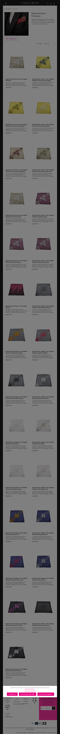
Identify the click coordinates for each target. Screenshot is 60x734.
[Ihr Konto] (50, 3)
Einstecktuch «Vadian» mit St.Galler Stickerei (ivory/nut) (43, 442)
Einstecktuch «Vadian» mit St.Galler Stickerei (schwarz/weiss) (16, 669)
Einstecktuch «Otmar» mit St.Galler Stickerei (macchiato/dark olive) (43, 170)
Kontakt (25, 701)
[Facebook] (33, 699)
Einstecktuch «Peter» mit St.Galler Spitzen (16, 306)
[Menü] (5, 3)
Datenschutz (16, 701)
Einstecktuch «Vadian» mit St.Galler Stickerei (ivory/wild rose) (43, 488)
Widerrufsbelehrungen (18, 704)
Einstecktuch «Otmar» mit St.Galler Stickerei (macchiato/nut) (16, 216)
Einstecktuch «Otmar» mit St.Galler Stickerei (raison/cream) (43, 216)
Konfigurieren (12, 694)
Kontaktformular (8, 716)
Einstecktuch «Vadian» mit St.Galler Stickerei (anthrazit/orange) (16, 352)
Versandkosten (30, 727)
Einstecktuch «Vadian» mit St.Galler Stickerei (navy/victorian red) (16, 579)
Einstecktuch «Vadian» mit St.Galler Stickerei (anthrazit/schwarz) (16, 397)
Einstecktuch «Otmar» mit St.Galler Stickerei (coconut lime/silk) (43, 125)
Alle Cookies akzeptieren (45, 694)
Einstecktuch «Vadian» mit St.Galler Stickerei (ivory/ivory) (16, 442)
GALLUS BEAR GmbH (21, 732)
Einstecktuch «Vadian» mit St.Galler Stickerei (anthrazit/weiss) (43, 397)
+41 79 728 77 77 (7, 707)
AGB (16, 699)
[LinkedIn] (36, 701)
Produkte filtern (12, 38)
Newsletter (25, 703)
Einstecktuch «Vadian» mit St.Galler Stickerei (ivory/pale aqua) (16, 488)
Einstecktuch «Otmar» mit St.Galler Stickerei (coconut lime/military (16, 125)
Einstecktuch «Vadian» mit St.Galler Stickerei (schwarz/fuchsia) (16, 624)
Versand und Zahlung (25, 698)
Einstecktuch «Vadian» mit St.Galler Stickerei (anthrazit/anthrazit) (43, 306)
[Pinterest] (36, 699)
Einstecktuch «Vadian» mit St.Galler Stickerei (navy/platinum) (43, 533)
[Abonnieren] (53, 708)
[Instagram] (33, 701)
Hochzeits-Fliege (51, 732)
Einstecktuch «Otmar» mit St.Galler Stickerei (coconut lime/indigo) (43, 79)
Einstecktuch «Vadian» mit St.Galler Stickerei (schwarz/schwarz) (43, 624)
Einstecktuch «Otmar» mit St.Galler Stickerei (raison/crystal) (16, 261)
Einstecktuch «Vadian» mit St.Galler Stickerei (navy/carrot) (16, 533)
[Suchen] (47, 3)
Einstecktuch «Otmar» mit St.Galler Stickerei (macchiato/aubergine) (16, 170)
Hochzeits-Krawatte (41, 732)
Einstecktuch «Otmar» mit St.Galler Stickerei (16, 79)
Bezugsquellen (31, 732)
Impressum (33, 690)
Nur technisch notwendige (27, 694)
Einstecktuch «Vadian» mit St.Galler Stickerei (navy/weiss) (43, 579)
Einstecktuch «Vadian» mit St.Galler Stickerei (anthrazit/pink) (43, 352)
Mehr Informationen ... (30, 689)
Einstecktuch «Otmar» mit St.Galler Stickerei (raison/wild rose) (43, 261)
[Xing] (34, 703)
